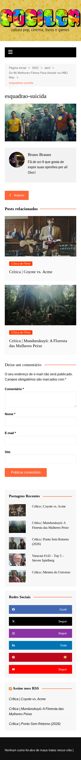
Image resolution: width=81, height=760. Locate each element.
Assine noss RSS (26, 688)
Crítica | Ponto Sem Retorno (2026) (34, 724)
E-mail (10, 433)
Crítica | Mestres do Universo (51, 572)
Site (7, 452)
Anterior (19, 195)
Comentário (14, 389)
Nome (10, 414)
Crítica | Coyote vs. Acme (30, 271)
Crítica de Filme (20, 263)
